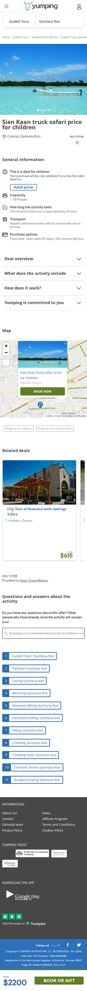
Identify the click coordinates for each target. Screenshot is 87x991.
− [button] (6, 352)
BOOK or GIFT (59, 980)
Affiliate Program (54, 819)
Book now (43, 391)
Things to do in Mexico (18, 428)
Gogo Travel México (34, 580)
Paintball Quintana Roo (29, 668)
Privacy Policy (12, 830)
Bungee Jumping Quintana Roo (37, 780)
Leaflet (48, 415)
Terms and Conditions (58, 824)
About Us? (9, 813)
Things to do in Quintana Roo (55, 428)
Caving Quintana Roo (28, 681)
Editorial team (12, 824)
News (46, 813)
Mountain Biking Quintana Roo (35, 705)
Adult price (23, 187)
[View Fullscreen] (6, 362)
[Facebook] (67, 946)
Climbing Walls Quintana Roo (34, 755)
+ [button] (6, 346)
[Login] (79, 7)
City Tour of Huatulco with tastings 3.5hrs (36, 511)
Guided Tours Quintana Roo (33, 656)
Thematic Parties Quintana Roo (37, 767)
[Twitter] (79, 946)
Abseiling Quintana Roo (30, 693)
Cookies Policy (52, 830)
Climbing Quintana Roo (29, 743)
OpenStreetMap (65, 415)
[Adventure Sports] (41, 6)
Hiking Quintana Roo (27, 730)
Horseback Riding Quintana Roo (36, 718)
